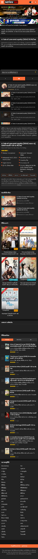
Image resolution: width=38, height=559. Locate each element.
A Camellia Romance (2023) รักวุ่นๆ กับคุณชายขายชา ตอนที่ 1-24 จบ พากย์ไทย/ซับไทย (22, 438)
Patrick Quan (28, 167)
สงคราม (22, 518)
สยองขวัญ (4, 520)
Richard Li (23, 169)
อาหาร (3, 523)
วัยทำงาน (3, 515)
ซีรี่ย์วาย (3, 490)
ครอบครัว (16, 370)
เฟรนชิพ (3, 526)
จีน (27, 160)
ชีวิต (15, 453)
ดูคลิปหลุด (24, 546)
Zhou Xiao (10, 165)
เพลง (21, 523)
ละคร (29, 394)
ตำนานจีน (23, 501)
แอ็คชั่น (23, 350)
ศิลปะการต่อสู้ (4, 518)
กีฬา (15, 360)
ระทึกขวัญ (30, 417)
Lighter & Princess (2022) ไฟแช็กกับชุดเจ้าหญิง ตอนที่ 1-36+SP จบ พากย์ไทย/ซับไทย (23, 379)
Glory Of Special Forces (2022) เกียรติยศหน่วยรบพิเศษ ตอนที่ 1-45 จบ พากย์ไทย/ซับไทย (23, 345)
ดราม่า (16, 175)
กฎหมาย (22, 468)
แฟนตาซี (22, 529)
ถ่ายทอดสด (4, 504)
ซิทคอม (3, 482)
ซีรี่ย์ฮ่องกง (23, 490)
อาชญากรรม (23, 520)
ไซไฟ (2, 537)
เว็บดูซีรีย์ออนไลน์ (15, 546)
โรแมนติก (32, 175)
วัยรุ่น (20, 350)
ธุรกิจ (11, 384)
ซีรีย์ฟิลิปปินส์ (23, 487)
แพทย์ (3, 529)
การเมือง (3, 474)
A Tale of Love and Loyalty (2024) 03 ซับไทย (25, 209)
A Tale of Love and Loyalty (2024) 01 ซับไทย (25, 197)
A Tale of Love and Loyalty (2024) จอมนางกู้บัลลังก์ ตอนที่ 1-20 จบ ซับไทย (22, 86)
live (21, 466)
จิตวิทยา (22, 477)
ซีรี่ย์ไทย (22, 493)
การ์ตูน (3, 471)
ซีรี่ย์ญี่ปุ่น (3, 487)
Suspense (4, 468)
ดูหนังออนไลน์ (24, 498)
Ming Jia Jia (29, 165)
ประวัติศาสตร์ (24, 175)
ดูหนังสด (3, 498)
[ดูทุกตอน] (19, 79)
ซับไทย (4, 175)
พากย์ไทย (15, 350)
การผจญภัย (23, 471)
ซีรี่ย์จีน (10, 175)
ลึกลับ (21, 512)
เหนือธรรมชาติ (24, 526)
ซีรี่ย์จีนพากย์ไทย (26, 348)
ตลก (25, 405)
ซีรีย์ (21, 482)
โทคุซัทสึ (22, 531)
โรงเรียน (3, 534)
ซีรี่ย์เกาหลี (26, 370)
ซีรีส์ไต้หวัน (4, 496)
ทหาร (11, 350)
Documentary (5, 466)
